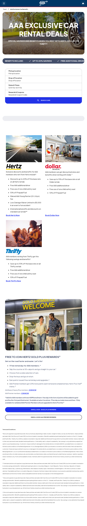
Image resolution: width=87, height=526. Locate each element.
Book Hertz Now (13, 215)
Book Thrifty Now (13, 281)
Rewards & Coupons (16, 92)
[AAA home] (43, 3)
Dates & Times (14, 85)
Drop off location (15, 78)
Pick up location (15, 71)
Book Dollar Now (52, 215)
